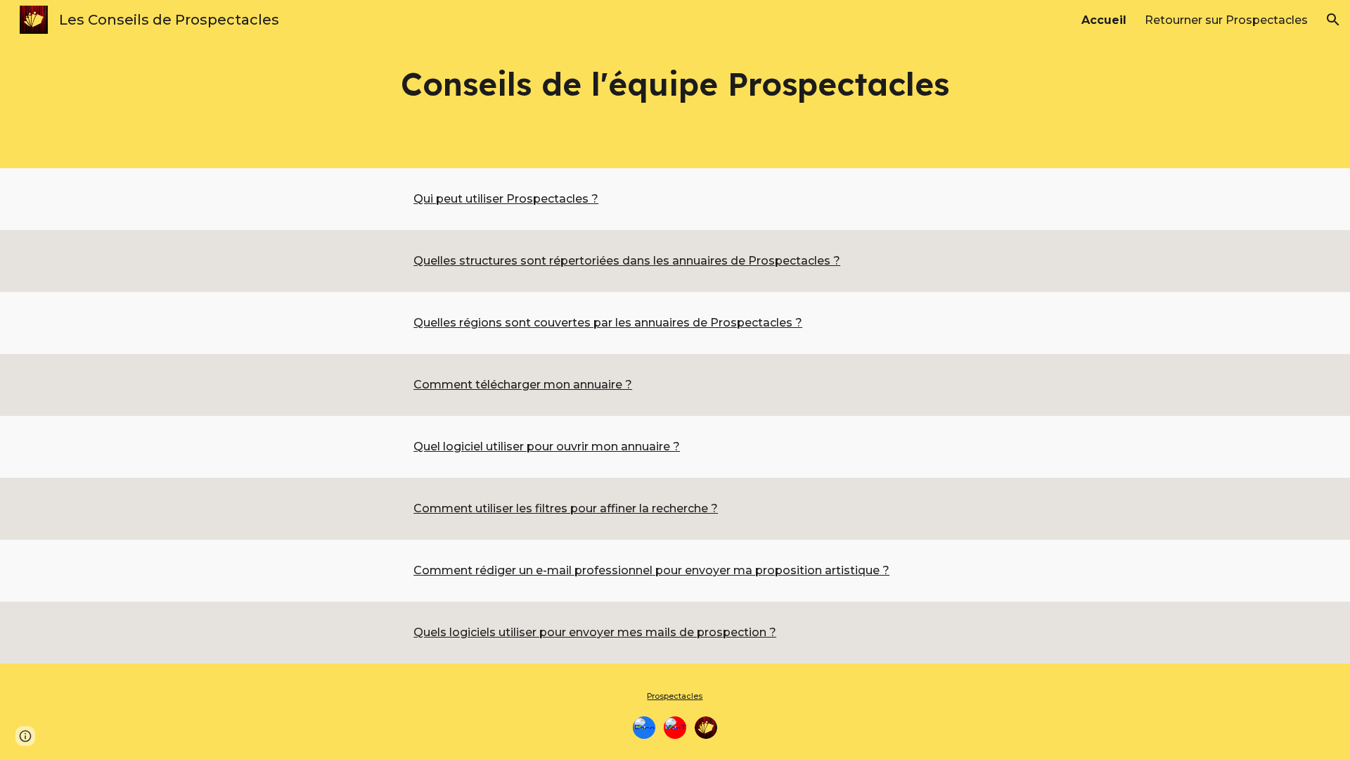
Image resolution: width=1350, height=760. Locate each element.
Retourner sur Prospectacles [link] (1226, 20)
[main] (674, 84)
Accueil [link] (1103, 20)
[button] (1333, 20)
